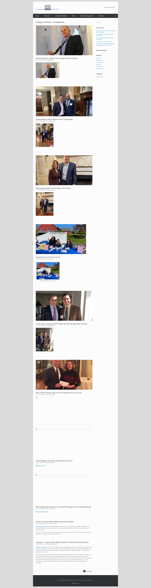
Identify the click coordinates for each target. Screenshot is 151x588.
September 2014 (100, 68)
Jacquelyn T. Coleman (41, 547)
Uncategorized (99, 76)
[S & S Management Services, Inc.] (47, 7)
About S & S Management (87, 16)
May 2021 (98, 64)
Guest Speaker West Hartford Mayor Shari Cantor (53, 188)
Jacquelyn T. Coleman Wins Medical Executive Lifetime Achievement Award (62, 542)
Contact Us (101, 16)
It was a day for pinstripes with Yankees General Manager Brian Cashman (61, 324)
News (73, 16)
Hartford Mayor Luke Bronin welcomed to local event (54, 461)
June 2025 (98, 58)
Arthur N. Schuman (40, 526)
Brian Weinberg (53, 523)
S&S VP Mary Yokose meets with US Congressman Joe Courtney (59, 392)
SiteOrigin (74, 583)
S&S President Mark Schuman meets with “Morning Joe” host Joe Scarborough (63, 507)
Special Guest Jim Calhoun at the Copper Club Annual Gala (56, 58)
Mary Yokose (50, 60)
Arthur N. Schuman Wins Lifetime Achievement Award (55, 521)
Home (37, 16)
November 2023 (99, 62)
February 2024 (99, 60)
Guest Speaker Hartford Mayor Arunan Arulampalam (54, 119)
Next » (90, 571)
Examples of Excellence (61, 16)
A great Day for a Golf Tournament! (48, 257)
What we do (47, 16)
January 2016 (99, 66)
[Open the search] (115, 16)
